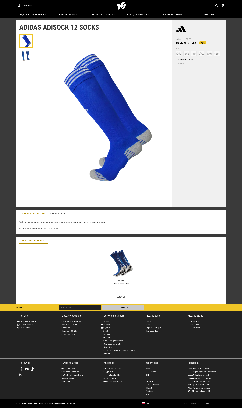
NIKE (147, 375)
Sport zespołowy (173, 15)
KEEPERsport (153, 315)
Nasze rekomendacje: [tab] (34, 240)
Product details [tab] (59, 214)
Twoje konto (27, 6)
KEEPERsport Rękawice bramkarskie (202, 372)
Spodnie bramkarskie (111, 375)
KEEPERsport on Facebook (21, 369)
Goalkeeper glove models (113, 341)
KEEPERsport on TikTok (32, 369)
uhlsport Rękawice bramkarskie (199, 378)
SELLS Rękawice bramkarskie (199, 391)
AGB (186, 404)
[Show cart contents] (223, 5)
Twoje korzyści (69, 362)
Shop (148, 325)
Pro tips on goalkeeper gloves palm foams (119, 350)
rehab (148, 394)
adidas (148, 369)
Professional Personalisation (72, 375)
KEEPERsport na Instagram (21, 374)
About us (149, 321)
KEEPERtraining (194, 328)
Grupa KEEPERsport (153, 328)
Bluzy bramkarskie (110, 378)
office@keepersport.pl (27, 321)
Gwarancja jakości (68, 369)
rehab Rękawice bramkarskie (199, 381)
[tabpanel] (65, 225)
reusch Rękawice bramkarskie (199, 375)
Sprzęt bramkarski (138, 15)
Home (121, 6)
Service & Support (113, 315)
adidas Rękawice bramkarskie (199, 369)
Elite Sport (149, 391)
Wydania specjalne (68, 378)
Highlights (193, 362)
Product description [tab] (33, 214)
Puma (148, 378)
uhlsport (149, 388)
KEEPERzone (195, 315)
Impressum (195, 404)
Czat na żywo (24, 328)
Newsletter (20, 308)
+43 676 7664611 (26, 325)
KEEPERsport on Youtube (27, 369)
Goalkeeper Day (152, 331)
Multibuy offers (67, 381)
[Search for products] (216, 5)
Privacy (206, 404)
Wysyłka (106, 328)
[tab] (26, 41)
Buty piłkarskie (68, 15)
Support (106, 321)
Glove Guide (108, 338)
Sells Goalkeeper (152, 385)
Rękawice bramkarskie (33, 15)
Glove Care (107, 347)
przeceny (208, 15)
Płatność (106, 325)
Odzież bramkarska (103, 15)
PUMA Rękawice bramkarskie (199, 388)
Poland (148, 403)
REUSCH (149, 381)
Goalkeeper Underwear (70, 372)
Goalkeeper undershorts (112, 381)
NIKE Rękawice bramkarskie (198, 385)
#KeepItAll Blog (193, 325)
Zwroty (106, 331)
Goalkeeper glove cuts (112, 344)
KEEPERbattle (193, 321)
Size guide (107, 334)
